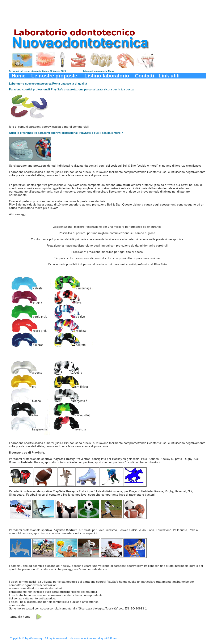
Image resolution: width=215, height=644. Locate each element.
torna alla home (20, 616)
